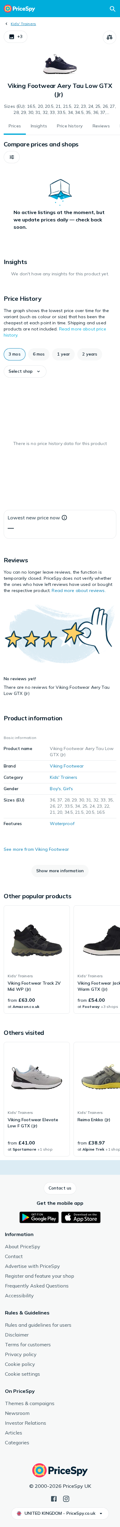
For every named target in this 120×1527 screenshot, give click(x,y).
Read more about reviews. (79, 590)
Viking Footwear (67, 766)
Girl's (68, 788)
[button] (15, 37)
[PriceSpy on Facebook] (54, 1498)
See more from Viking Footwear (36, 849)
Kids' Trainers (23, 23)
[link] (37, 959)
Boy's (55, 788)
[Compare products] (109, 37)
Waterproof (62, 823)
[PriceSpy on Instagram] (66, 1498)
